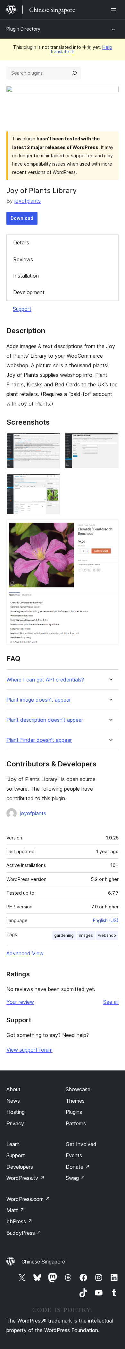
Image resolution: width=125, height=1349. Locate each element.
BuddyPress (23, 1233)
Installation (26, 275)
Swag (75, 1178)
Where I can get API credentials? (45, 680)
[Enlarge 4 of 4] (110, 528)
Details (21, 242)
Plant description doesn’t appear (44, 720)
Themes (75, 1101)
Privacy (15, 1123)
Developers (19, 1167)
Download (22, 218)
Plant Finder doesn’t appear (39, 740)
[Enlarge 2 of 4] (110, 441)
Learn (13, 1144)
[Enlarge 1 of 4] (51, 441)
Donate (78, 1167)
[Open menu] (114, 9)
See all (111, 1002)
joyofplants (27, 201)
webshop (107, 935)
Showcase (78, 1089)
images (86, 935)
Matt (15, 1210)
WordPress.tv (25, 1178)
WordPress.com (28, 1199)
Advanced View (25, 953)
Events (74, 1155)
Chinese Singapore (43, 1261)
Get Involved (81, 1144)
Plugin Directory (23, 29)
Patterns (76, 1123)
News (13, 1101)
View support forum (29, 1050)
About (13, 1089)
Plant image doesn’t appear (38, 700)
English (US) (106, 920)
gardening (64, 935)
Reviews (23, 259)
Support (22, 309)
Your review (20, 1002)
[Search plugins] (74, 73)
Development (29, 292)
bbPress (19, 1221)
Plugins (74, 1112)
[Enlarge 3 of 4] (51, 482)
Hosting (15, 1112)
